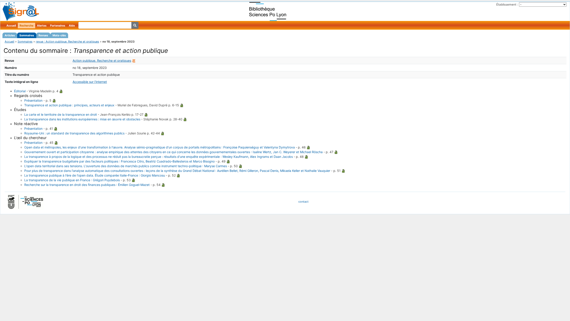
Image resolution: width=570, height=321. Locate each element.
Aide (72, 25)
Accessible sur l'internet (90, 82)
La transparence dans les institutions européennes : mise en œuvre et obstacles (82, 119)
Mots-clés (59, 35)
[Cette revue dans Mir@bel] (134, 60)
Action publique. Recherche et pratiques (102, 60)
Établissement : (507, 4)
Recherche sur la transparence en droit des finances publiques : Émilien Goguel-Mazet (87, 185)
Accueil (11, 25)
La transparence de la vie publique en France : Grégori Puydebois (72, 180)
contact (303, 201)
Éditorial (20, 91)
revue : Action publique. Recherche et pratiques (67, 41)
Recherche (26, 25)
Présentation (33, 100)
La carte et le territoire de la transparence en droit (60, 114)
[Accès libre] (61, 91)
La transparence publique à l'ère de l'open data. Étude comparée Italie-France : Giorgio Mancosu (94, 175)
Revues (43, 35)
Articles (10, 35)
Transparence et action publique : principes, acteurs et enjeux (69, 105)
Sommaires (26, 35)
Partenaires (57, 25)
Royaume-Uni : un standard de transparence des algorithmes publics (74, 133)
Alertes (42, 25)
